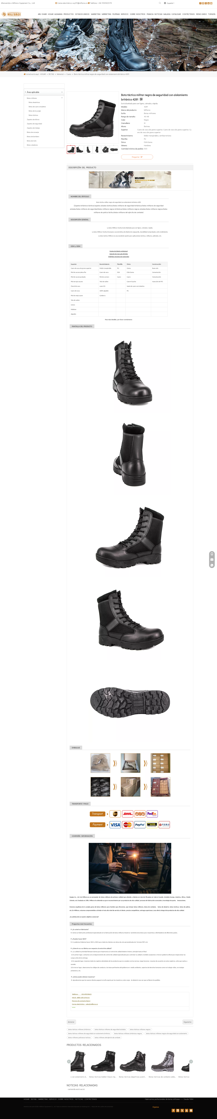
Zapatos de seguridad (34, 124)
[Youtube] (209, 3)
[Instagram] (211, 3)
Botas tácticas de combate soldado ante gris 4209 (115, 1077)
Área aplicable (33, 92)
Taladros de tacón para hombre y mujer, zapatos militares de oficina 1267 (174, 1077)
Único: (123, 142)
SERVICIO (53, 1099)
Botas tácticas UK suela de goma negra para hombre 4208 (145, 1077)
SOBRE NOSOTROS (65, 1099)
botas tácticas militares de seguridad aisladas (110, 1029)
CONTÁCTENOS (91, 1099)
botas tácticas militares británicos (79, 1029)
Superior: (124, 129)
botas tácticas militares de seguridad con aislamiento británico (89, 1033)
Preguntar (135, 157)
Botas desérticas (34, 102)
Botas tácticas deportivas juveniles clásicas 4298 (85, 1077)
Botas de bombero (33, 136)
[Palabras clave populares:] (160, 3)
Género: (124, 145)
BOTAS (34, 1099)
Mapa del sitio (96, 1106)
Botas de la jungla (35, 111)
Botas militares (32, 98)
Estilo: (123, 113)
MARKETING (43, 1099)
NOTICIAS (79, 1099)
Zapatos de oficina (33, 119)
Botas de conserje (33, 132)
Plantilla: (124, 139)
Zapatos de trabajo (33, 128)
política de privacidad (106, 1106)
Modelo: (124, 107)
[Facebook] (200, 3)
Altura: (123, 126)
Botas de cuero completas (37, 107)
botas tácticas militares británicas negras (128, 1033)
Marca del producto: (129, 110)
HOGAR (26, 1099)
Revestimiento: (127, 135)
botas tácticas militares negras (140, 1029)
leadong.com (86, 1106)
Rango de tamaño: (128, 116)
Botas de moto (31, 141)
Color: (123, 120)
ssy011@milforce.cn (80, 3)
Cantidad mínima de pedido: (132, 148)
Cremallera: (125, 123)
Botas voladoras (32, 145)
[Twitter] (206, 3)
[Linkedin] (203, 3)
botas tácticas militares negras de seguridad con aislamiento (166, 1033)
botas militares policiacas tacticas (79, 1037)
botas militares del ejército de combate (107, 1037)
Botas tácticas (33, 115)
